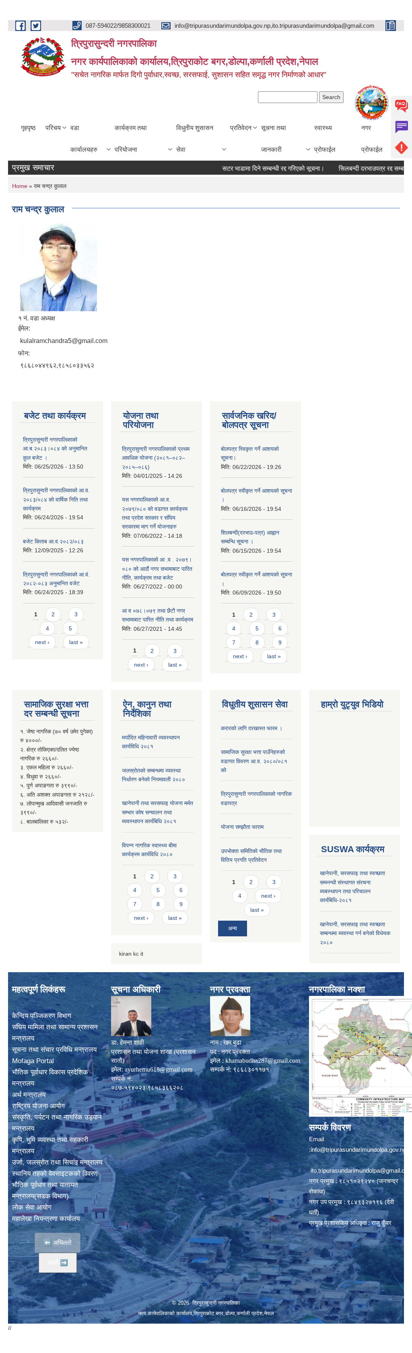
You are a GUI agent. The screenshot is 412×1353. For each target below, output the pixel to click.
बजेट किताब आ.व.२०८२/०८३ (53, 541)
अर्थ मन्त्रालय (28, 1095)
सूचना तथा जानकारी (273, 138)
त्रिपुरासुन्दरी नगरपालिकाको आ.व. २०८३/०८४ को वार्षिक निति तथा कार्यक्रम (56, 499)
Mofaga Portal (33, 1061)
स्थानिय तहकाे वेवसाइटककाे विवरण (54, 1173)
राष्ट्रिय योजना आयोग (38, 1106)
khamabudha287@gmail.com (262, 1060)
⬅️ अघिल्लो (57, 1242)
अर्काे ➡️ (57, 1262)
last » (76, 642)
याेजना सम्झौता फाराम (242, 827)
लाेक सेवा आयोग (32, 1207)
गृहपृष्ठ (28, 127)
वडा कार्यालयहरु (83, 138)
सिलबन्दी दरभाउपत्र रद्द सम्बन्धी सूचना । (364, 168)
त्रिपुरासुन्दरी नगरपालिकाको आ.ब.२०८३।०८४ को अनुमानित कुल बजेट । (55, 448)
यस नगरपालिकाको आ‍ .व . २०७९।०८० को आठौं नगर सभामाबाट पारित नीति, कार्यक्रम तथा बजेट (157, 568)
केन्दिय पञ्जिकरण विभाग (41, 1016)
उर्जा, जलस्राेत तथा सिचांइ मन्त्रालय (57, 1162)
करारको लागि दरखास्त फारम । (251, 728)
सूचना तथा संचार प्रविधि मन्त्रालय (54, 1049)
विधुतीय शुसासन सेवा (194, 138)
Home (19, 186)
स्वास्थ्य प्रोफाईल (325, 138)
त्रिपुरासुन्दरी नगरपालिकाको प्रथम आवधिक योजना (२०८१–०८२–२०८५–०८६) (156, 458)
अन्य (232, 928)
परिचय (53, 127)
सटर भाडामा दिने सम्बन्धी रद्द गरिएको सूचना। (252, 168)
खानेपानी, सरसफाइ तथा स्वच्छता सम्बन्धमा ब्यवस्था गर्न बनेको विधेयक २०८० (355, 933)
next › (42, 642)
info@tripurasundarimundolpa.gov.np (358, 1149)
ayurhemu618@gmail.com (158, 1069)
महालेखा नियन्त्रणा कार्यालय (46, 1219)
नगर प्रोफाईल (372, 138)
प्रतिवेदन (240, 127)
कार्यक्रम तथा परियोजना (131, 138)
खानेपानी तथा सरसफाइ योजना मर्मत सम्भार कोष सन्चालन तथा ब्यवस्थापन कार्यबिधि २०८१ (157, 812)
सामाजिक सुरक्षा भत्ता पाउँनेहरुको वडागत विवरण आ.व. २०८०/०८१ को (254, 761)
